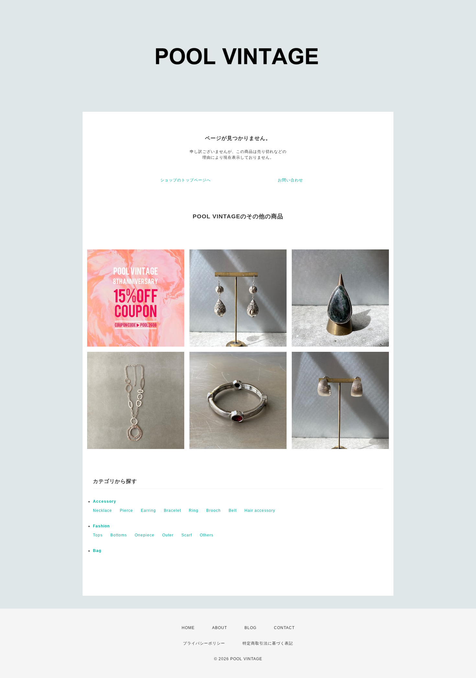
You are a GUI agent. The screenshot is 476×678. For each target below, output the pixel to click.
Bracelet (172, 510)
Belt (233, 510)
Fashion (101, 526)
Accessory (104, 501)
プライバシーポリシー (204, 643)
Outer (168, 535)
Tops (98, 535)
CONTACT (284, 628)
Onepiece (144, 535)
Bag (97, 550)
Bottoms (118, 535)
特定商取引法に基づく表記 (268, 643)
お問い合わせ (290, 180)
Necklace (102, 510)
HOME (188, 628)
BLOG (250, 628)
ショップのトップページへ (185, 180)
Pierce (126, 510)
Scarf (186, 535)
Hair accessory (259, 510)
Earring (148, 510)
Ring (193, 510)
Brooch (213, 510)
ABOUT (219, 628)
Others (206, 535)
